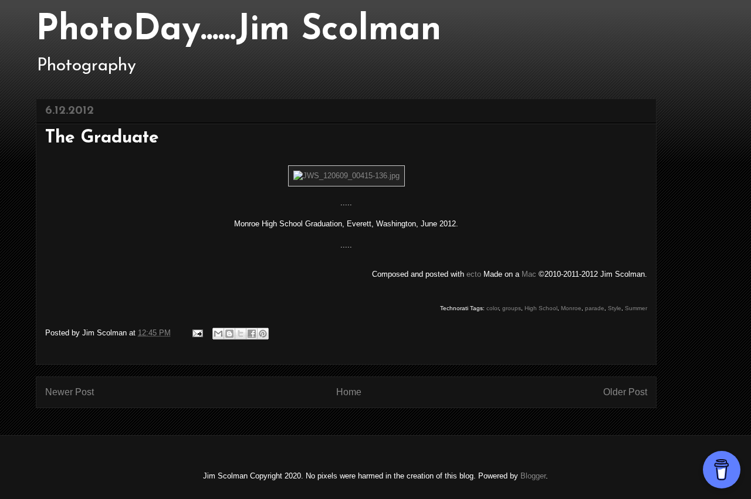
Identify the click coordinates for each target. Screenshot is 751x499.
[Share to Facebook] (252, 334)
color (492, 308)
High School (541, 308)
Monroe (571, 308)
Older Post (625, 392)
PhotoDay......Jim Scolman (238, 30)
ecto (473, 274)
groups (511, 308)
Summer (636, 308)
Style (614, 308)
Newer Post (69, 392)
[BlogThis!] (229, 334)
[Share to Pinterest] (263, 334)
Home (348, 392)
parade (594, 308)
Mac (529, 274)
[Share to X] (240, 334)
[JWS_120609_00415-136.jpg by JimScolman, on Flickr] (346, 175)
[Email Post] (196, 332)
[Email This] (218, 334)
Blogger (533, 475)
